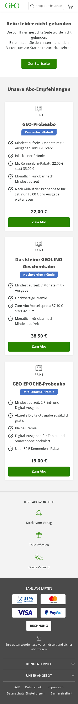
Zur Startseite (39, 63)
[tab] (39, 664)
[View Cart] (69, 6)
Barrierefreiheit (61, 693)
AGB (17, 687)
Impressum (55, 687)
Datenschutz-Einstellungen (26, 693)
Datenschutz (34, 687)
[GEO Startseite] (12, 5)
